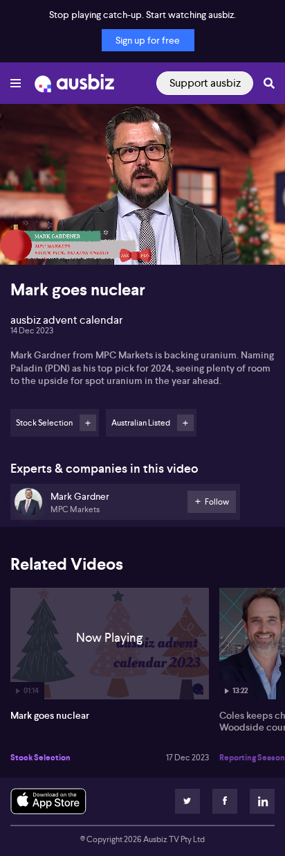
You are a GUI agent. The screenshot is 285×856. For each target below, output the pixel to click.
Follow (88, 422)
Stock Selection (40, 757)
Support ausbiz (205, 83)
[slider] (142, 215)
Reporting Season (252, 757)
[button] (24, 239)
